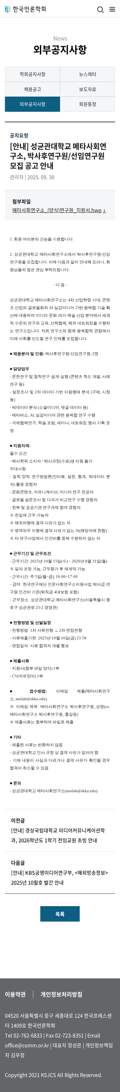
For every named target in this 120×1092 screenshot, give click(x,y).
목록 (60, 914)
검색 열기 (100, 9)
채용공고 (32, 89)
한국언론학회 (25, 9)
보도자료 (87, 89)
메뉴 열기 (112, 9)
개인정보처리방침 (61, 994)
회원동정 (87, 104)
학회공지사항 (33, 74)
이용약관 (15, 994)
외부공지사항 (33, 104)
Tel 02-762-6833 (23, 1035)
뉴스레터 (87, 74)
